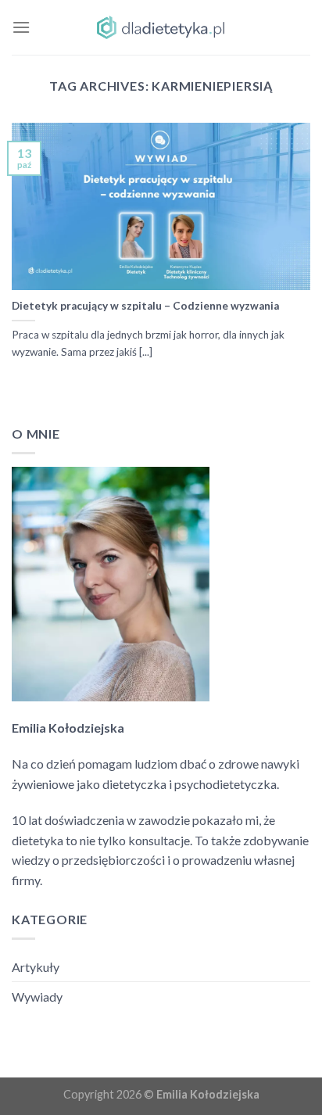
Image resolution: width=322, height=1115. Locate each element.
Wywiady (37, 996)
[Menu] (21, 27)
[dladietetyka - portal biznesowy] (161, 27)
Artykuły (35, 966)
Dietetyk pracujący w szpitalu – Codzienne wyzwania (145, 305)
